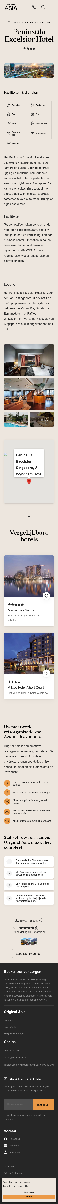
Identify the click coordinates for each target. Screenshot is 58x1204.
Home (9, 22)
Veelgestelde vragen (14, 1033)
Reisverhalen (10, 1027)
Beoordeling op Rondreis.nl (29, 932)
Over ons (8, 1020)
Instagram (15, 1152)
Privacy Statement (13, 1173)
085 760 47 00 (11, 1050)
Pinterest (14, 1145)
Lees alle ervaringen (29, 953)
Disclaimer (9, 1166)
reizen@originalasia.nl (15, 1057)
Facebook (15, 1138)
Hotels (17, 22)
